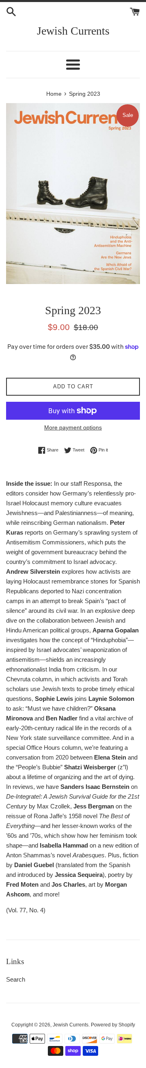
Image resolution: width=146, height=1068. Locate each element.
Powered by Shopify (113, 1025)
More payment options (73, 427)
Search (15, 979)
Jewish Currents (73, 30)
